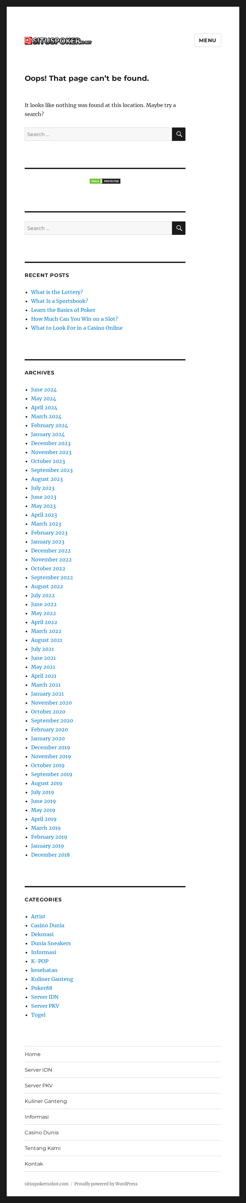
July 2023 (42, 488)
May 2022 (43, 613)
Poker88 (41, 988)
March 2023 (46, 524)
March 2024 (46, 416)
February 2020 (49, 729)
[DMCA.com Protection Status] (105, 181)
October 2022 (48, 568)
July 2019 (42, 792)
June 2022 (44, 604)
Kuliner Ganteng (52, 979)
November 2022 (51, 559)
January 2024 (48, 434)
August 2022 (47, 586)
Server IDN (45, 997)
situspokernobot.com (47, 1184)
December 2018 (50, 855)
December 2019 (50, 747)
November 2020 (51, 702)
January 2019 (47, 846)
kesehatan (44, 970)
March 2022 (46, 631)
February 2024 (49, 425)
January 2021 (47, 693)
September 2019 (51, 774)
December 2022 (51, 550)
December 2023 (50, 443)
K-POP (39, 961)
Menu (208, 40)
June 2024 (44, 389)
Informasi (43, 952)
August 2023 (47, 479)
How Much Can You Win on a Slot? (74, 319)
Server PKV (45, 1006)
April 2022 (44, 622)
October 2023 (48, 461)
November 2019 (51, 756)
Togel (38, 1015)
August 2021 (46, 640)
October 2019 (48, 765)
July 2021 (42, 649)
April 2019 (44, 819)
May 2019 (43, 810)
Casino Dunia (47, 925)
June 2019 (43, 801)
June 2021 (43, 658)
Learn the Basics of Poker (63, 310)
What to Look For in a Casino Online (77, 328)
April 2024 (44, 407)
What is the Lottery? (57, 292)
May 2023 (43, 506)
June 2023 (43, 497)
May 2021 (43, 667)
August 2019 (46, 783)
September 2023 (52, 470)
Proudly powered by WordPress (106, 1184)
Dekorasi (42, 934)
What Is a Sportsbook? (59, 301)
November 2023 (51, 452)
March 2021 (46, 685)
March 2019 (46, 828)
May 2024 (43, 398)
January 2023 (47, 541)
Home (33, 1054)
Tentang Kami (43, 1148)
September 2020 (52, 720)
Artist (38, 916)
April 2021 (43, 676)
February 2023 (49, 532)
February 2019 (49, 837)
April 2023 (44, 515)
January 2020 (48, 738)
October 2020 (48, 711)
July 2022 (43, 595)
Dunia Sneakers (51, 943)
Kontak (34, 1164)
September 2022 (52, 577)
